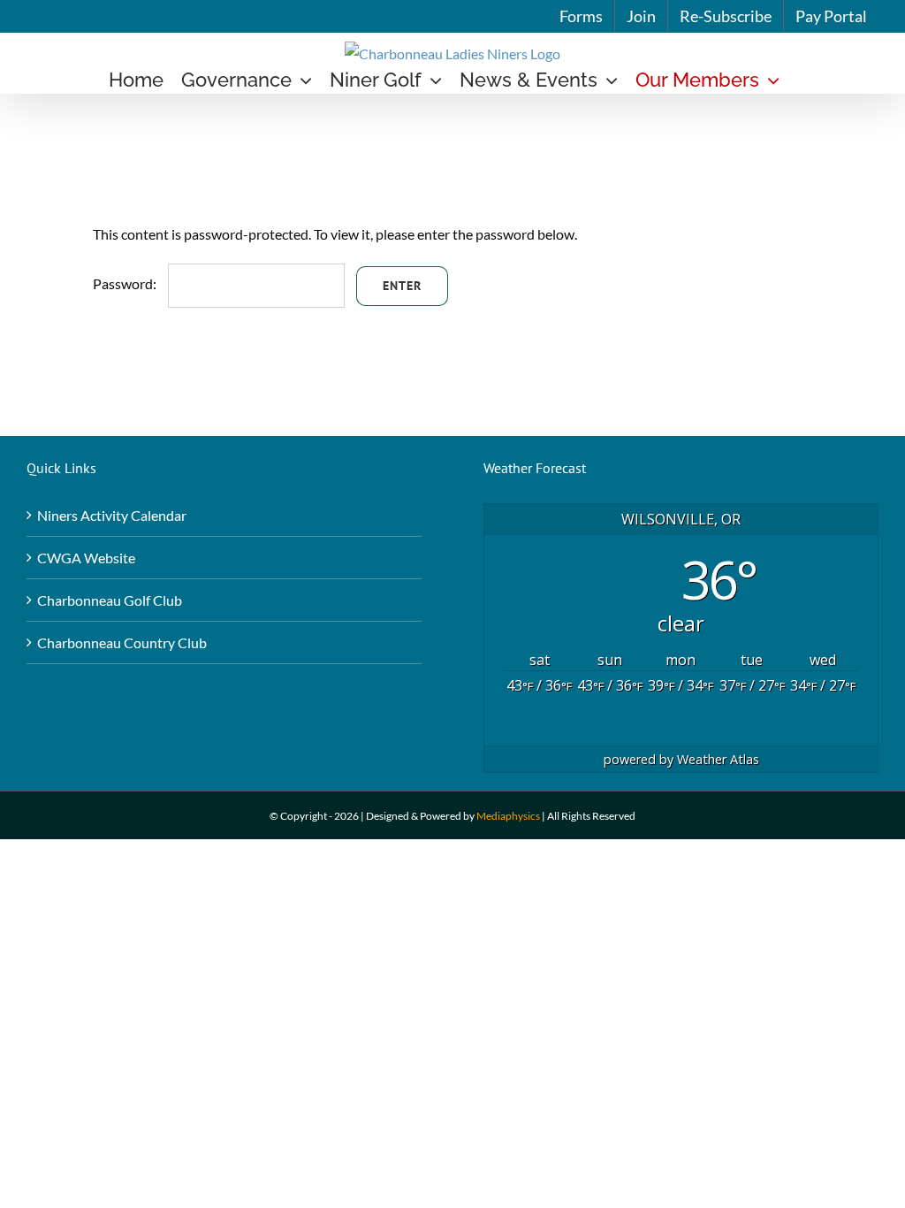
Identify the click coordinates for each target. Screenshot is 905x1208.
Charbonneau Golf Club (109, 600)
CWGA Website (86, 557)
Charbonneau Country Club (122, 642)
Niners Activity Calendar (111, 515)
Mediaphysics (508, 815)
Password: (126, 283)
